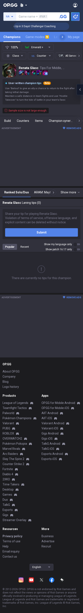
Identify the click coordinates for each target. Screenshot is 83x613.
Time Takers (11, 484)
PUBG (6, 428)
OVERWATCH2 (12, 438)
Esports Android (52, 454)
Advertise (48, 541)
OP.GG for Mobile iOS (55, 408)
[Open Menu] (75, 5)
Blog (6, 381)
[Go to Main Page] (10, 5)
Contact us (10, 556)
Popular (9, 246)
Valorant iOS (50, 428)
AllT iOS (47, 418)
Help (6, 546)
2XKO (6, 479)
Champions (11, 37)
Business (48, 536)
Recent (24, 246)
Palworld (8, 413)
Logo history (11, 386)
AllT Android (50, 413)
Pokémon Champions (17, 418)
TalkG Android (51, 443)
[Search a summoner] (63, 16)
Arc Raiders (10, 454)
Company (9, 376)
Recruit (46, 546)
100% (14, 47)
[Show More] (23, 5)
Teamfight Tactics (15, 408)
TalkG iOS (48, 448)
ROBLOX (8, 433)
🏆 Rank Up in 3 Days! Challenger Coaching (27, 26)
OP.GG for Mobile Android (58, 403)
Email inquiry (11, 551)
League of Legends (15, 403)
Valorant (8, 423)
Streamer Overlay (14, 520)
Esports (8, 510)
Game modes (37, 37)
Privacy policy (12, 536)
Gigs (5, 515)
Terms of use (11, 541)
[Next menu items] (62, 37)
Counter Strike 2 (13, 464)
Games (7, 494)
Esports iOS (49, 459)
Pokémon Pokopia (15, 443)
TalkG (6, 504)
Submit (42, 232)
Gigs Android (50, 433)
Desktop (8, 489)
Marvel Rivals (11, 448)
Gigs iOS (47, 438)
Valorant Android (53, 423)
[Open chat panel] (80, 89)
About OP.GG (11, 371)
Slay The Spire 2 (13, 459)
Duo (5, 499)
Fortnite (8, 469)
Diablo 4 (8, 474)
